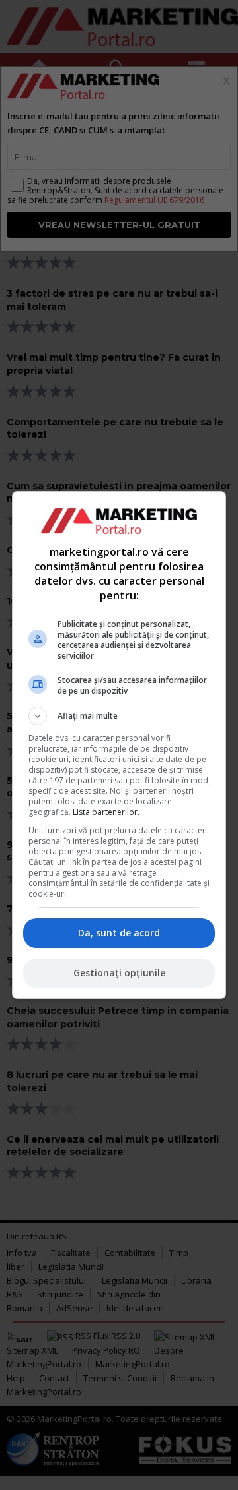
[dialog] (119, 745)
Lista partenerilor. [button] (106, 812)
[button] (119, 716)
